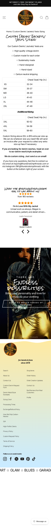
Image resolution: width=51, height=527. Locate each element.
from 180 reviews (25, 196)
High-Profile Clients (9, 426)
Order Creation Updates (35, 380)
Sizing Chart (7, 399)
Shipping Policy (8, 446)
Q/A (4, 421)
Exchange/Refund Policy (11, 409)
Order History (31, 376)
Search (5, 371)
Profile (29, 397)
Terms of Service (9, 441)
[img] (25, 194)
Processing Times (9, 404)
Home (8, 31)
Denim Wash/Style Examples (9, 393)
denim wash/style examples (28, 151)
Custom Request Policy (11, 436)
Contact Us (7, 380)
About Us (6, 376)
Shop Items (30, 371)
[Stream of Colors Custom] (25, 222)
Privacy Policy (8, 431)
